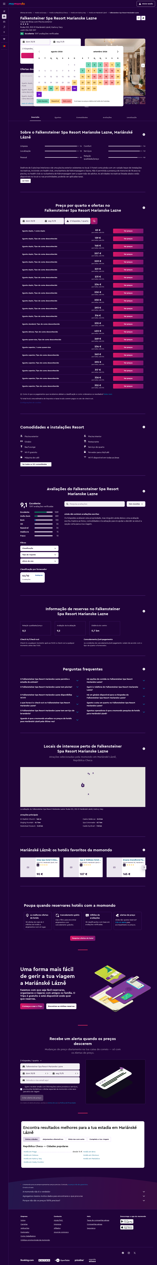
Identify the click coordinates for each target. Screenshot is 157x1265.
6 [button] (56, 71)
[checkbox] (32, 577)
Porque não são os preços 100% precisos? (41, 1201)
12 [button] (51, 77)
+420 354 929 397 (28, 30)
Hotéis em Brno (89, 1152)
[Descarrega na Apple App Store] (126, 1227)
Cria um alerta (120, 922)
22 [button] (68, 83)
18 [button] (45, 83)
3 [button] (39, 71)
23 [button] (74, 83)
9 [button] (74, 71)
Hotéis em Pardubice (91, 1159)
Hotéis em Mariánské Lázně (98, 12)
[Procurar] (4, 16)
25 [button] (45, 88)
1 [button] (68, 65)
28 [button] (63, 88)
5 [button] (51, 71)
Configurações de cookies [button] (30, 402)
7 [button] (62, 71)
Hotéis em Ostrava (31, 1155)
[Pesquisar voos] (4, 11)
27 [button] (57, 88)
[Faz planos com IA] (4, 32)
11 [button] (45, 77)
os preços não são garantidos (78, 1184)
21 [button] (63, 83)
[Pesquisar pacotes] (4, 26)
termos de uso (52, 1103)
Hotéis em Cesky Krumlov (34, 1162)
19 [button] (51, 83)
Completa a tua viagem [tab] (99, 1139)
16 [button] (74, 77)
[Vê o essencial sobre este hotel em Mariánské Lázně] (143, 134)
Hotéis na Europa (40, 12)
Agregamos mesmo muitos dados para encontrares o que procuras (53, 1196)
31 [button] (39, 94)
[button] (4, 4)
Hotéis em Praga (30, 1152)
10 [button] (39, 77)
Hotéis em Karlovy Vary (78, 12)
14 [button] (63, 77)
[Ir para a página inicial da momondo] (17, 3)
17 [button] (39, 83)
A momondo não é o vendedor (36, 1192)
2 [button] (74, 65)
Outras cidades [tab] (31, 1139)
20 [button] (57, 83)
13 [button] (57, 77)
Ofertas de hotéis (26, 12)
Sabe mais (108, 394)
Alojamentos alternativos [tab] (53, 1139)
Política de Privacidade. (68, 1103)
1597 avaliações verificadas (47, 34)
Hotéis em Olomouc (91, 1155)
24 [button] (39, 88)
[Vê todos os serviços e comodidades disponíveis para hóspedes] (143, 427)
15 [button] (69, 77)
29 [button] (68, 88)
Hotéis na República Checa (58, 12)
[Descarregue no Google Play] (126, 1221)
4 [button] (45, 71)
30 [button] (74, 88)
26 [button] (51, 88)
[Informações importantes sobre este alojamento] (143, 611)
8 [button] (68, 71)
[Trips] (4, 39)
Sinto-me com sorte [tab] (76, 1139)
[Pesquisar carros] (4, 21)
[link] (82, 938)
